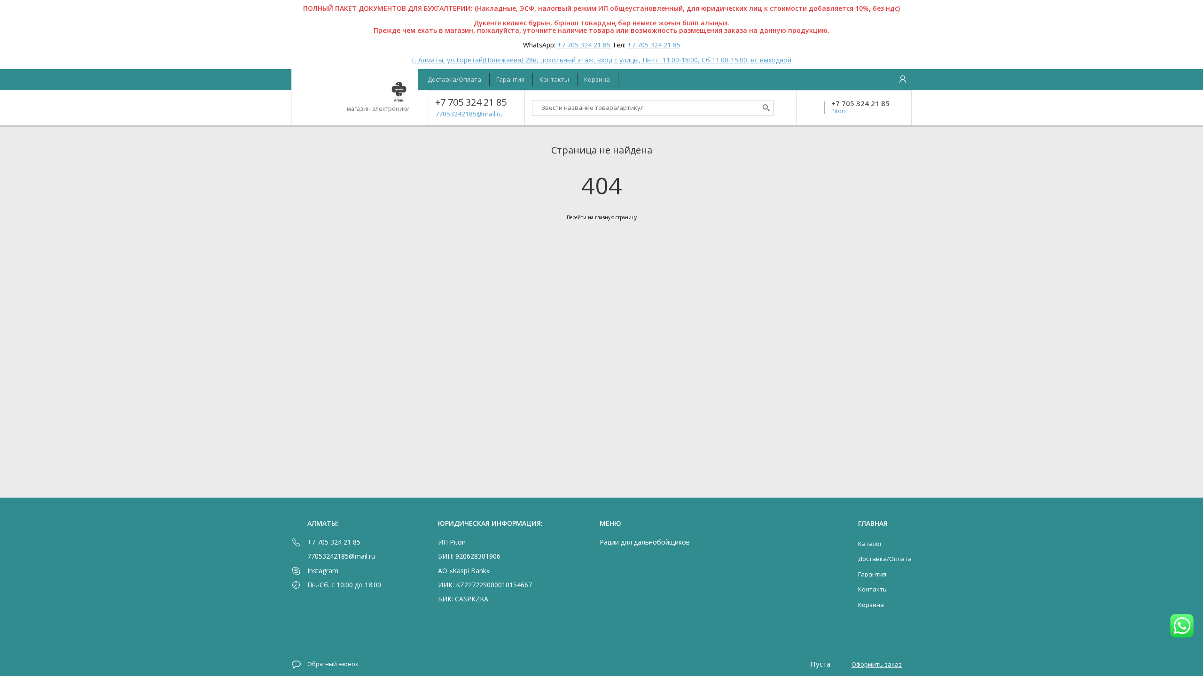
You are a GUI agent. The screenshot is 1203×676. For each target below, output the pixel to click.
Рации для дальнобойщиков (645, 542)
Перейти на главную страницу (602, 217)
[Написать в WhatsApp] (1182, 626)
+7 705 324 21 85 (584, 44)
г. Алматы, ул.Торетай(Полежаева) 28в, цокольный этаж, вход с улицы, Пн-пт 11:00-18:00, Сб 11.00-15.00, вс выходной (601, 59)
